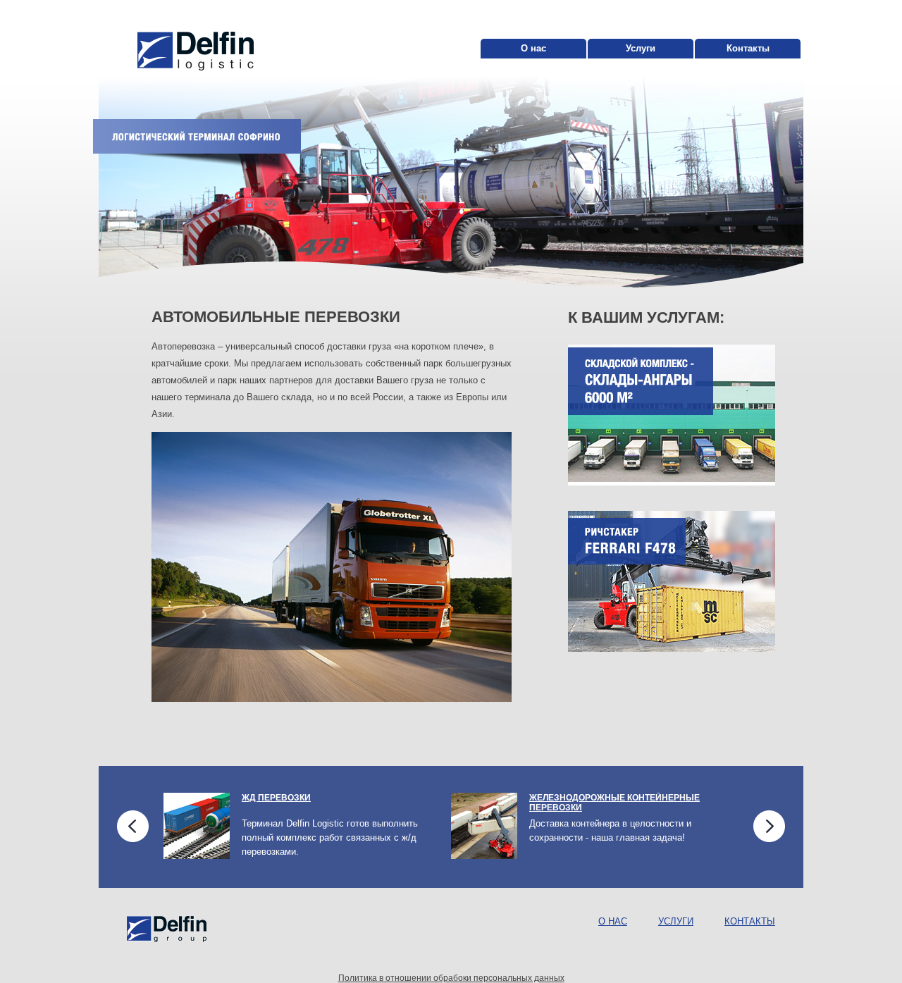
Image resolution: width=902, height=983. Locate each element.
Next (769, 826)
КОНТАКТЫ (749, 921)
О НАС (612, 921)
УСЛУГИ (675, 921)
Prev (133, 826)
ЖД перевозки (276, 798)
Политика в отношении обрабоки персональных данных (451, 978)
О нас (533, 48)
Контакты (748, 48)
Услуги (640, 48)
